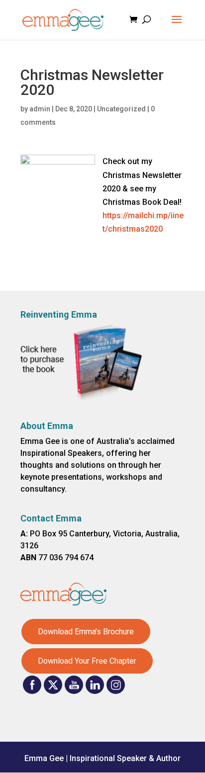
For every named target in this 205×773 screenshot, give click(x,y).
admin (39, 109)
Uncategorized (121, 109)
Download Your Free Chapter (87, 661)
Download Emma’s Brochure (86, 631)
